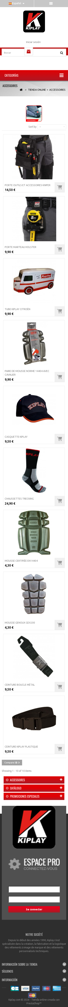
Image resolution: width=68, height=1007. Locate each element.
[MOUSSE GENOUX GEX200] (34, 594)
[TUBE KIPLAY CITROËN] (34, 281)
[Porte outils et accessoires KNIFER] (34, 157)
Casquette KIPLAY (16, 436)
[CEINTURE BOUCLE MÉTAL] (34, 656)
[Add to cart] (60, 187)
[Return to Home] (21, 90)
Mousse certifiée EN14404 (21, 560)
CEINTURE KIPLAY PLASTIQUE (21, 746)
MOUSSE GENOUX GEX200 (20, 622)
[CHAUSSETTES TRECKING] (34, 470)
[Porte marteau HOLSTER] (34, 219)
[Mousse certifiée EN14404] (34, 532)
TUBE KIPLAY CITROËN (17, 309)
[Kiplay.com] (34, 21)
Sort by (32, 126)
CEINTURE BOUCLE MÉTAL (20, 684)
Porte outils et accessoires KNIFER (27, 185)
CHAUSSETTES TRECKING (19, 498)
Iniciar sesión (33, 42)
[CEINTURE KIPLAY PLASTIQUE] (34, 718)
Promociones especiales (24, 796)
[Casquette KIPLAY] (34, 408)
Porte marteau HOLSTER (20, 247)
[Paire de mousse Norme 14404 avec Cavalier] (34, 343)
